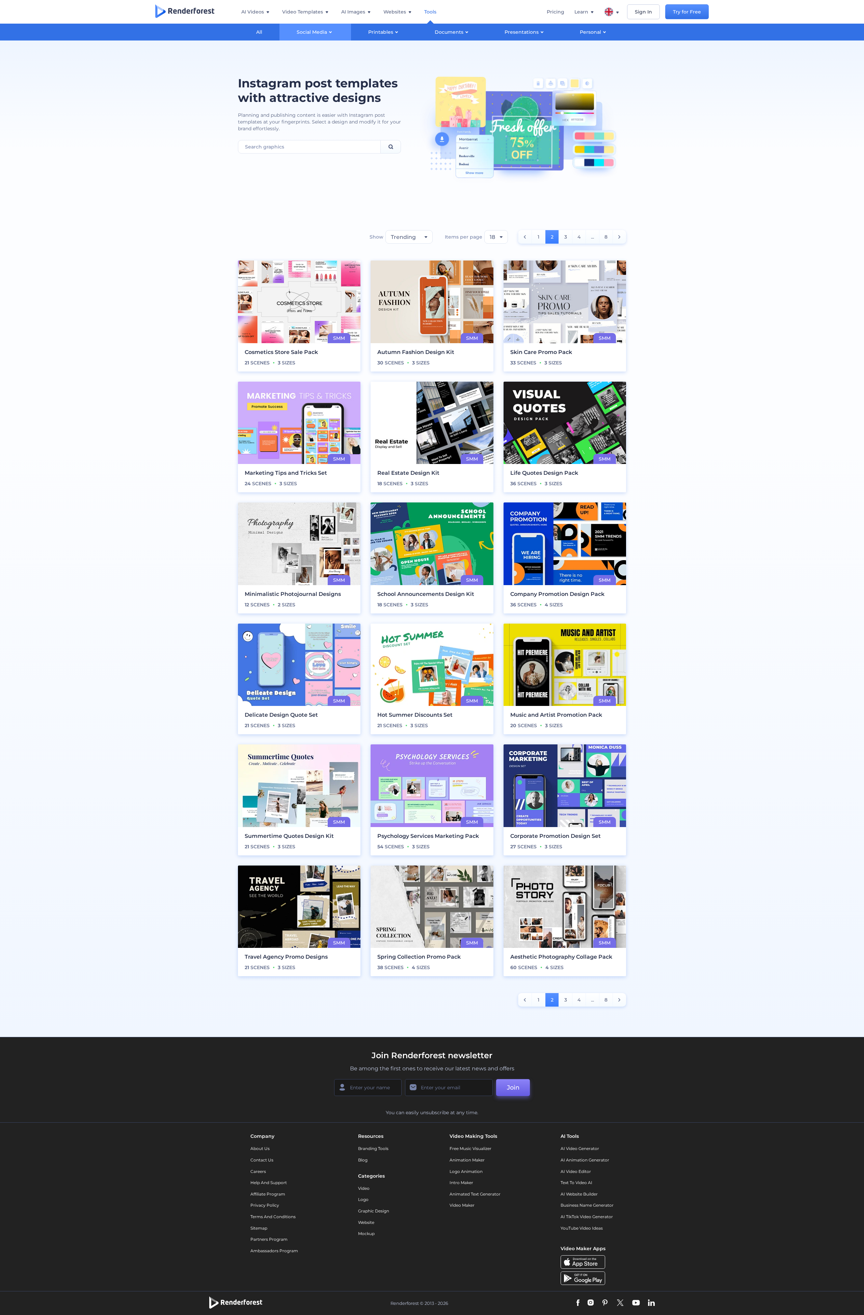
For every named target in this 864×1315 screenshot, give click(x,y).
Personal (590, 32)
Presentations (522, 32)
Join (513, 1087)
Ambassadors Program (274, 1250)
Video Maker (462, 1205)
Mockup (366, 1233)
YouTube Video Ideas (582, 1228)
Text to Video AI (576, 1182)
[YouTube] (636, 1303)
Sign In (643, 12)
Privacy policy (264, 1205)
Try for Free (687, 12)
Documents (449, 32)
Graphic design (373, 1210)
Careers (258, 1171)
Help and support (268, 1182)
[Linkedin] (651, 1303)
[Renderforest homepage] (184, 11)
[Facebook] (577, 1303)
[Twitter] (620, 1303)
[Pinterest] (605, 1303)
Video (364, 1188)
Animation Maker (467, 1159)
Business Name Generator (587, 1205)
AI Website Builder (579, 1194)
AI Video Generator (580, 1148)
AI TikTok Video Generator (587, 1216)
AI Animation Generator (585, 1159)
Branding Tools (373, 1148)
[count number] (525, 237)
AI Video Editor (576, 1171)
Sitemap (258, 1228)
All (259, 32)
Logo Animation (466, 1171)
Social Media (312, 32)
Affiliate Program (267, 1194)
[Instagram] (591, 1303)
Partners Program (269, 1239)
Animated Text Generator (475, 1194)
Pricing (555, 12)
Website (366, 1222)
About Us (260, 1148)
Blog (363, 1159)
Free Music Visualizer (470, 1148)
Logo (363, 1199)
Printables (380, 32)
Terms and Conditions (273, 1216)
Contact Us (261, 1159)
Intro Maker (461, 1182)
